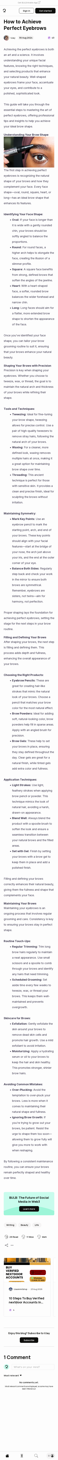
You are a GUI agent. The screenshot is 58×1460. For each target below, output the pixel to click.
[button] (29, 2)
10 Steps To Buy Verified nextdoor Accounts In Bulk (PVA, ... (26, 1300)
